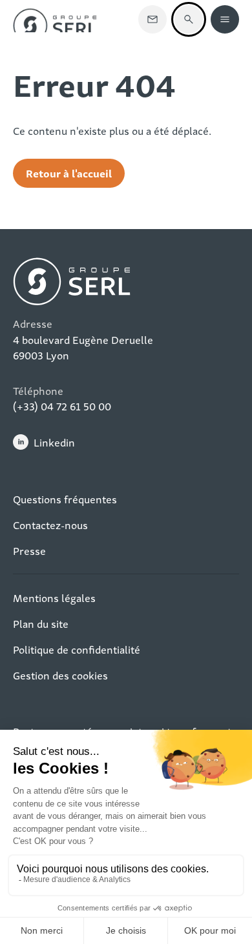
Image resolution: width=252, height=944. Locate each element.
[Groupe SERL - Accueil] (55, 19)
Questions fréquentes (65, 499)
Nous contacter (152, 19)
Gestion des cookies (60, 675)
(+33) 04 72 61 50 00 (62, 406)
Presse (29, 550)
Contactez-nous (50, 524)
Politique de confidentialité (76, 649)
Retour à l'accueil (69, 172)
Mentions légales (54, 597)
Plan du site (40, 623)
